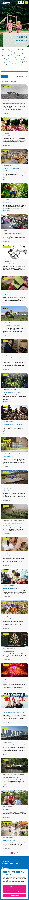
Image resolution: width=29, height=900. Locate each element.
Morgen (11, 70)
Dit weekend (19, 70)
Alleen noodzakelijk (14, 891)
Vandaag (4, 70)
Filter (5, 76)
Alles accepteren (14, 886)
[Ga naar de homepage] (6, 2)
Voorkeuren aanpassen (14, 895)
